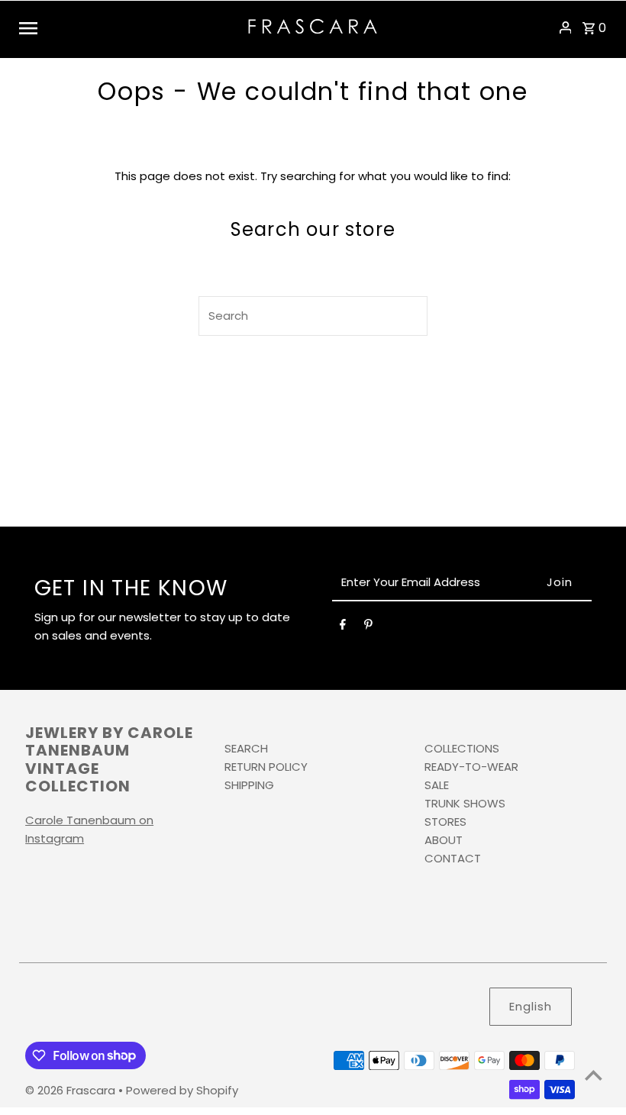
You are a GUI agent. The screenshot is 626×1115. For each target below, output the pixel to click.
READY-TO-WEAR (471, 767)
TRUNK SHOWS (464, 803)
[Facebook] (343, 627)
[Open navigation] (128, 27)
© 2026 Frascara (71, 1090)
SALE (436, 785)
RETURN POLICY (266, 767)
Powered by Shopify (182, 1090)
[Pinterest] (368, 627)
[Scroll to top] (593, 1075)
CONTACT (452, 858)
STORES (445, 822)
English (530, 1006)
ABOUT (443, 840)
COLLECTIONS (461, 748)
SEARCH (246, 748)
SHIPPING (249, 785)
